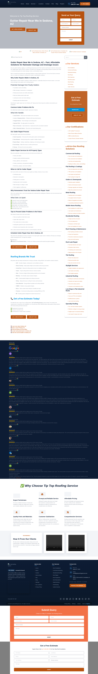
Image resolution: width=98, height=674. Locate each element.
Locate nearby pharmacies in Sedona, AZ (21, 330)
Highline (88, 603)
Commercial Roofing (57, 570)
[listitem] (60, 599)
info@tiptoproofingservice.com (80, 572)
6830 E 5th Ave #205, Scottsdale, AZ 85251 (81, 577)
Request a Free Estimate (77, 585)
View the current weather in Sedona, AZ (21, 332)
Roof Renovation (57, 580)
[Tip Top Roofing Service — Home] (12, 3)
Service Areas (39, 575)
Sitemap (37, 582)
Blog (57, 4)
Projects (62, 4)
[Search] (85, 57)
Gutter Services (56, 587)
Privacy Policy (39, 587)
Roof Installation (57, 568)
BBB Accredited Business (73, 135)
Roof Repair (55, 575)
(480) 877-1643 (76, 568)
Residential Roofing (57, 572)
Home (22, 4)
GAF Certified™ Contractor (74, 130)
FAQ (52, 4)
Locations (41, 4)
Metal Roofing (56, 582)
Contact (47, 4)
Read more (18, 477)
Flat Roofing (56, 584)
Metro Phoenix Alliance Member (75, 133)
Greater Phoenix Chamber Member (75, 138)
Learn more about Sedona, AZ (19, 326)
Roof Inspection (56, 577)
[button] (33, 3)
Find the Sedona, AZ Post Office (19, 329)
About (27, 4)
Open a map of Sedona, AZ (18, 327)
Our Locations (39, 584)
